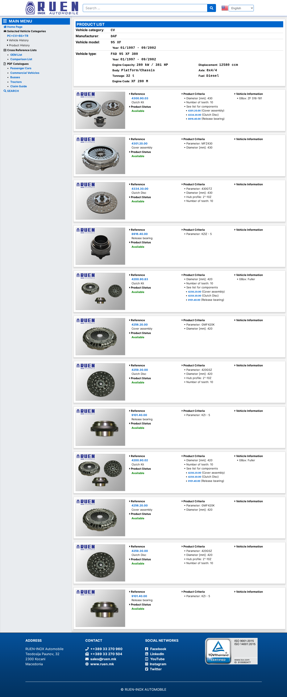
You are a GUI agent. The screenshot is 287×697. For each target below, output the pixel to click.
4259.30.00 (194, 295)
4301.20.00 (194, 110)
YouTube (157, 659)
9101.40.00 (194, 300)
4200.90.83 (140, 279)
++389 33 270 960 (105, 649)
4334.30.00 (194, 115)
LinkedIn (157, 654)
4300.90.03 (140, 98)
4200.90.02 (140, 460)
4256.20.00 (194, 291)
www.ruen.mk (101, 664)
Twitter (156, 669)
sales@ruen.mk (102, 659)
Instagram (158, 664)
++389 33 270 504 (105, 654)
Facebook (158, 649)
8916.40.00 (194, 119)
